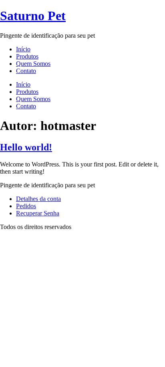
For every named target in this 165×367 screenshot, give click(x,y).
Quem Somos (33, 63)
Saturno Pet (33, 15)
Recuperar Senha (37, 213)
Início (23, 49)
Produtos (27, 56)
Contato (26, 70)
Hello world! (26, 147)
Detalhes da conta (38, 198)
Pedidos (26, 206)
